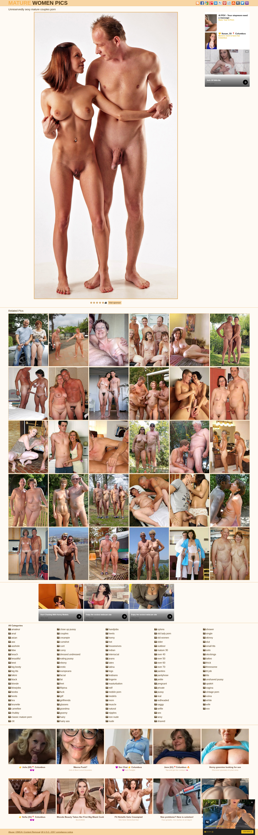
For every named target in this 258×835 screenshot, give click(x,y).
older (160, 642)
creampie (64, 637)
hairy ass (64, 721)
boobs (14, 692)
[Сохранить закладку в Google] (206, 3)
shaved (161, 721)
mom (111, 700)
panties (161, 671)
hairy (62, 717)
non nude (113, 717)
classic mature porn (21, 717)
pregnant (162, 683)
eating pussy (66, 658)
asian (14, 637)
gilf (61, 696)
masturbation (115, 683)
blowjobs (16, 688)
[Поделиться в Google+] (211, 3)
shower (209, 629)
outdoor (161, 646)
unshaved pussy (214, 679)
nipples (112, 713)
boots (14, 696)
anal (13, 633)
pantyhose (162, 675)
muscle (112, 704)
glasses (63, 704)
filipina (63, 688)
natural (112, 708)
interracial (113, 654)
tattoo (208, 658)
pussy (160, 692)
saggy (160, 704)
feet (61, 683)
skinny (209, 637)
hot (110, 642)
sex (159, 713)
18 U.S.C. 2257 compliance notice (57, 832)
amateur (15, 629)
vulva (208, 696)
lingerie (112, 679)
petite (160, 679)
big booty (16, 667)
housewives (114, 646)
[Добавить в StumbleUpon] (233, 3)
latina (111, 667)
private (161, 688)
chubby (15, 713)
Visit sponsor (115, 302)
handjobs (113, 629)
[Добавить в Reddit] (229, 3)
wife (207, 704)
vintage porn (212, 692)
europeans (65, 671)
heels (111, 633)
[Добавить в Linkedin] (215, 3)
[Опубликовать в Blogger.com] (197, 3)
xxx (207, 708)
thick (208, 662)
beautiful (15, 658)
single (208, 633)
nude (111, 721)
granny (63, 713)
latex (111, 662)
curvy (62, 650)
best (13, 662)
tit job (208, 671)
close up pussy (67, 629)
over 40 (161, 654)
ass (13, 642)
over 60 (161, 662)
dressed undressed (69, 654)
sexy (159, 717)
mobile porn (114, 692)
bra (13, 700)
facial (62, 675)
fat (61, 679)
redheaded (163, 700)
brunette (15, 704)
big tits (14, 671)
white (208, 700)
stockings (210, 654)
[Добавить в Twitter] (242, 3)
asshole (15, 646)
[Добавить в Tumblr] (238, 3)
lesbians (113, 675)
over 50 (161, 658)
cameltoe (16, 708)
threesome (211, 667)
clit (12, 721)
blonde (15, 683)
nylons (160, 629)
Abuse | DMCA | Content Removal (24, 832)
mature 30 (162, 650)
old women (163, 637)
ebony (63, 662)
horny (111, 637)
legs (110, 671)
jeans (111, 658)
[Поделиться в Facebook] (202, 3)
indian (111, 650)
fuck (61, 692)
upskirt (209, 683)
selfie (160, 708)
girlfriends (64, 700)
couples (63, 633)
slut (207, 642)
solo (208, 650)
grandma (64, 708)
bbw (13, 650)
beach (14, 654)
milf (110, 688)
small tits (210, 646)
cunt (61, 646)
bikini (14, 675)
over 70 (161, 667)
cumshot (64, 642)
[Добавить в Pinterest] (224, 3)
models (112, 696)
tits (207, 675)
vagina (209, 688)
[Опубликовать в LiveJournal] (220, 3)
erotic (62, 667)
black (14, 679)
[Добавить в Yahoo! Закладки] (247, 3)
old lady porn (164, 633)
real (159, 696)
